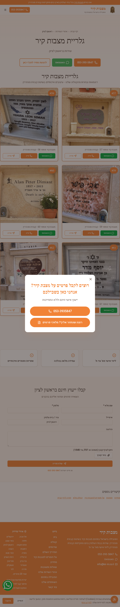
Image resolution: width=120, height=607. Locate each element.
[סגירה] (90, 279)
